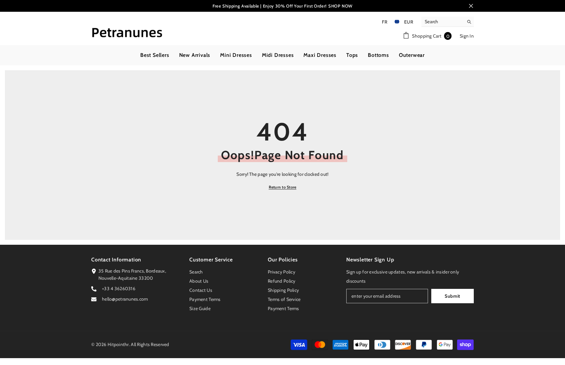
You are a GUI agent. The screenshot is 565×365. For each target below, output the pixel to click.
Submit (452, 296)
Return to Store (283, 187)
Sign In (467, 36)
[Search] (447, 22)
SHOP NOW (340, 5)
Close (471, 6)
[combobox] (442, 21)
